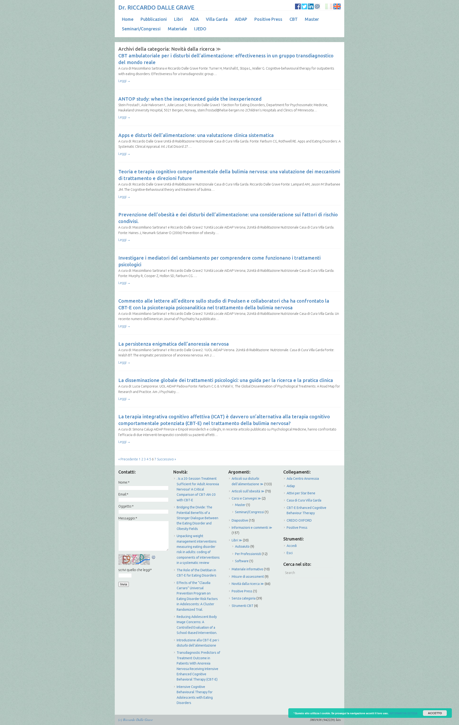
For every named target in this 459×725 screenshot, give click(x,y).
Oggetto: (126, 506)
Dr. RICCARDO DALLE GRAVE (156, 7)
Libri (178, 19)
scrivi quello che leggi (135, 570)
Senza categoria (244, 598)
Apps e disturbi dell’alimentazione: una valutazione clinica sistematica (196, 135)
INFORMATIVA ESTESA (403, 713)
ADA (194, 19)
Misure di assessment (248, 576)
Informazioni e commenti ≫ (252, 527)
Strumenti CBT (242, 606)
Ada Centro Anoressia (303, 478)
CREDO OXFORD (299, 520)
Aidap (291, 486)
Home (127, 19)
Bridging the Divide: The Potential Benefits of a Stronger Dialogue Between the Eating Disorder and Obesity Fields (197, 518)
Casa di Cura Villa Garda (304, 500)
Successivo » (166, 459)
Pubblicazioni (154, 19)
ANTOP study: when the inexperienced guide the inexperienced (190, 99)
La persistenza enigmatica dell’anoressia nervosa (173, 344)
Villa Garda (217, 19)
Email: (123, 494)
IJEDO (200, 28)
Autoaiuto (242, 546)
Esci (290, 553)
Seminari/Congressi (141, 28)
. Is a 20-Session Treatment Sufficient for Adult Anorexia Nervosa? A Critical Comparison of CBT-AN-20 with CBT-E (198, 489)
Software (242, 561)
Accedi (292, 546)
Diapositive (240, 520)
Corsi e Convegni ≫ (246, 498)
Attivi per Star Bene (301, 493)
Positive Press (268, 19)
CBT (294, 19)
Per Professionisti (248, 554)
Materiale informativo (247, 569)
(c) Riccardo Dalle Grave (135, 719)
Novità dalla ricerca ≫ (248, 584)
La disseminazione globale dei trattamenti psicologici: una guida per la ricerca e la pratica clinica (225, 380)
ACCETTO (435, 713)
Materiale (177, 28)
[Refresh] (153, 557)
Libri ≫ (237, 540)
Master (312, 19)
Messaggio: (127, 518)
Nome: (124, 482)
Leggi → (124, 81)
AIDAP (241, 19)
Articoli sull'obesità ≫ (248, 491)
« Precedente (128, 459)
